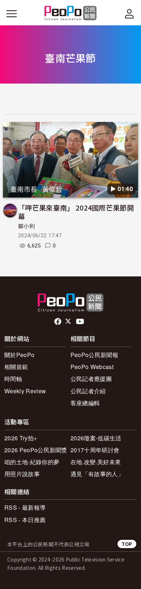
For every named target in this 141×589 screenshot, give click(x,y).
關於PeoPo (19, 355)
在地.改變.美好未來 (95, 462)
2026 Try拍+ (20, 438)
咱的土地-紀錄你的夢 (31, 462)
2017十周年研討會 (94, 450)
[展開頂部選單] (129, 14)
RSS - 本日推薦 (25, 520)
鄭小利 (26, 226)
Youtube (80, 321)
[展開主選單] (11, 14)
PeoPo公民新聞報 (94, 355)
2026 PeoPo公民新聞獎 (35, 450)
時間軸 (13, 378)
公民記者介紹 (88, 391)
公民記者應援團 (91, 378)
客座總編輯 (85, 403)
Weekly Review (25, 391)
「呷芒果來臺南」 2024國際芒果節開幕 (76, 212)
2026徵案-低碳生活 (95, 438)
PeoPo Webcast (92, 367)
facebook (58, 321)
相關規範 (16, 367)
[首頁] (70, 13)
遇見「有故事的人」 (97, 474)
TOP (127, 544)
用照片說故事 (22, 474)
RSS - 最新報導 (25, 507)
